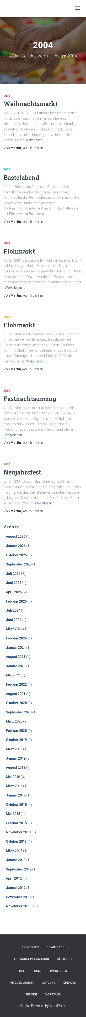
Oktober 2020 (16, 703)
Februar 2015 (16, 823)
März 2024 (14, 629)
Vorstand (53, 994)
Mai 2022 (13, 675)
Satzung (48, 982)
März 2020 (14, 721)
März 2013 (14, 851)
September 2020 (19, 712)
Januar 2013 (16, 860)
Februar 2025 (16, 601)
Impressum (58, 971)
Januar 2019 (16, 758)
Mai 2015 (13, 814)
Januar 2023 (16, 666)
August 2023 (15, 657)
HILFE (22, 971)
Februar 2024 (16, 638)
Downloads (55, 947)
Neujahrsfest (22, 472)
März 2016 (14, 786)
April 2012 (14, 878)
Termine (32, 994)
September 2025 (19, 564)
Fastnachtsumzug (30, 399)
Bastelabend (21, 177)
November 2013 (18, 832)
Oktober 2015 (16, 805)
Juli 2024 (13, 610)
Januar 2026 (16, 546)
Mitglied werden (22, 982)
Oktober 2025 (16, 555)
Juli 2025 (13, 574)
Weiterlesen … (35, 140)
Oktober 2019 (16, 740)
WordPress (58, 1006)
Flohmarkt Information (31, 959)
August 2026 (15, 536)
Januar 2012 (16, 888)
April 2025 (14, 592)
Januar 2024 (16, 648)
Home (38, 971)
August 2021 (15, 694)
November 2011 (18, 906)
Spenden (69, 982)
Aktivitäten (30, 947)
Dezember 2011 (18, 897)
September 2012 (19, 869)
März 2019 (14, 749)
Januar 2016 (16, 795)
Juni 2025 (13, 583)
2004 (7, 96)
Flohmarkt (19, 251)
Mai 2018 (13, 777)
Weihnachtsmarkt (31, 104)
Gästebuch (65, 959)
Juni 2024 (13, 620)
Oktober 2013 (16, 841)
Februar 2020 (16, 731)
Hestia (24, 1006)
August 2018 (15, 767)
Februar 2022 (16, 684)
